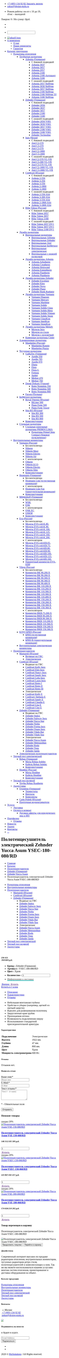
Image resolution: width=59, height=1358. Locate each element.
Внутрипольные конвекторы (28, 440)
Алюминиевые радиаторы (32, 340)
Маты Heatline (32, 772)
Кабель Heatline (33, 775)
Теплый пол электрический (27, 756)
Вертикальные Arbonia (43, 237)
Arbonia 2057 (38, 70)
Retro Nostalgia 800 (41, 391)
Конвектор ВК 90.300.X (37, 578)
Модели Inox (38, 329)
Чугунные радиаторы (30, 351)
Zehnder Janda (32, 751)
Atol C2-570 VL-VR (41, 159)
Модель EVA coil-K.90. (37, 526)
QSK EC (29, 510)
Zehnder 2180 (38, 113)
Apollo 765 (36, 359)
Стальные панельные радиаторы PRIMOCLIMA (39, 428)
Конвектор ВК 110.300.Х (38, 591)
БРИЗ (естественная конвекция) (35, 636)
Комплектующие (34, 421)
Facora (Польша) (33, 394)
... (8, 832)
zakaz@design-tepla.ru (18, 6)
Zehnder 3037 (38, 108)
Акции (10, 826)
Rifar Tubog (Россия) (35, 208)
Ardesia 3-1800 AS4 (41, 205)
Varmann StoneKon (40, 324)
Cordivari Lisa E (33, 705)
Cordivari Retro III (34, 688)
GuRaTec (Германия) (36, 354)
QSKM (29, 513)
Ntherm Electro (32, 453)
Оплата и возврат (22, 810)
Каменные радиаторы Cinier (39, 337)
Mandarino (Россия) (35, 343)
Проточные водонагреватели (34, 802)
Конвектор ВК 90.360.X (37, 580)
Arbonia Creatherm (40, 264)
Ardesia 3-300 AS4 (40, 197)
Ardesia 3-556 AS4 (40, 200)
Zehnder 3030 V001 (41, 124)
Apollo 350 (36, 356)
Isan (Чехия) (31, 137)
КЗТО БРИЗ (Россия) (30, 632)
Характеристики (15, 994)
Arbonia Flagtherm (40, 272)
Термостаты (31, 791)
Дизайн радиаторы (29, 232)
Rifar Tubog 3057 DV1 (42, 227)
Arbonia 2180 (38, 73)
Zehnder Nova (38, 286)
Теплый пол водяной (24, 780)
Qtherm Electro (32, 467)
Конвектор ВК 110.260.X (38, 589)
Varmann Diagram (40, 297)
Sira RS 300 (37, 413)
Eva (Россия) (25, 518)
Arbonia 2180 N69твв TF (44, 94)
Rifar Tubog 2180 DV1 (42, 229)
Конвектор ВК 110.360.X (38, 594)
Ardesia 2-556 (38, 178)
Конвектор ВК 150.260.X (38, 602)
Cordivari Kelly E (34, 694)
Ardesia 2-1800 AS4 (41, 202)
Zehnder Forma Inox (35, 726)
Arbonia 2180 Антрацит (43, 75)
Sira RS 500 (37, 416)
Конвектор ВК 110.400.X (38, 597)
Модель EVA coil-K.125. (37, 532)
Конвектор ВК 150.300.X (38, 605)
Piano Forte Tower (40, 408)
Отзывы (17, 821)
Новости (11, 824)
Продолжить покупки (11, 1245)
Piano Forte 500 (39, 405)
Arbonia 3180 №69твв (42, 97)
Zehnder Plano (38, 289)
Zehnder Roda (32, 745)
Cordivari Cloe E (33, 707)
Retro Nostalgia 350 (41, 386)
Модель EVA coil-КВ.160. (38, 559)
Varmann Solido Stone (42, 316)
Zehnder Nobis (32, 724)
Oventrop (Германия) (29, 788)
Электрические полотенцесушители (38, 753)
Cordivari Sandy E (34, 699)
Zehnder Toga (32, 748)
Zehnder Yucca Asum (35, 740)
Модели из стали (40, 332)
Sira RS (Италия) (34, 410)
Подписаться (8, 1341)
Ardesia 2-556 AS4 (40, 194)
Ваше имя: (7, 1077)
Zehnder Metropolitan (35, 743)
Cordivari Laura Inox (35, 680)
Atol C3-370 (37, 146)
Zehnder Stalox (32, 715)
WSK (28, 502)
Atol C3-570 (37, 148)
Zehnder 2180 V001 (41, 129)
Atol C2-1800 (38, 151)
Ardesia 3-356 (38, 181)
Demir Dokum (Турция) (37, 383)
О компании (13, 40)
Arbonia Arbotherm (40, 262)
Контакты (12, 829)
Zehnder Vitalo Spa (34, 734)
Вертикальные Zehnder (43, 240)
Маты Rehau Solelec (35, 761)
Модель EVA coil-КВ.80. (37, 548)
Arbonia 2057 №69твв (42, 83)
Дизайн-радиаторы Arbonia (39, 259)
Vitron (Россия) (27, 567)
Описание (12, 992)
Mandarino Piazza (40, 348)
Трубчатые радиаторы (30, 56)
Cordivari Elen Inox (34, 670)
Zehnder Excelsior (40, 281)
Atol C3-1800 (38, 154)
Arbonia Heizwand (40, 267)
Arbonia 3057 (38, 67)
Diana (34, 364)
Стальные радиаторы (30, 424)
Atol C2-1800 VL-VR (42, 167)
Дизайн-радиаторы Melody (39, 327)
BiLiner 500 (37, 402)
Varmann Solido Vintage (43, 313)
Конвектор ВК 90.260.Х (37, 575)
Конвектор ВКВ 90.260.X (38, 616)
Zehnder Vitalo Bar (34, 732)
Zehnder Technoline (41, 135)
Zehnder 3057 (38, 110)
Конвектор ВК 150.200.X (38, 599)
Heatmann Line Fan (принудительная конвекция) (40, 490)
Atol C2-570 (37, 143)
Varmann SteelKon (40, 321)
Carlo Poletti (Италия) (30, 799)
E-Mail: (5, 1082)
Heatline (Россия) (28, 770)
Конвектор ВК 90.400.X (37, 583)
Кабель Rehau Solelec (36, 764)
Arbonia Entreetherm (41, 270)
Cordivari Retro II (34, 686)
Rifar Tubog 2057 (40, 213)
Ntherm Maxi (31, 451)
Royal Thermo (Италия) (37, 399)
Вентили (29, 794)
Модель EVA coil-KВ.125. (38, 556)
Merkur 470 (37, 378)
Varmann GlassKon (40, 318)
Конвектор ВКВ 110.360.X (39, 624)
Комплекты (31, 797)
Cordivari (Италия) (34, 173)
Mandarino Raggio (40, 345)
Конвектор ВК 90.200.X (37, 572)
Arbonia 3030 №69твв (42, 86)
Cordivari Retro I (33, 683)
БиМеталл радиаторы (30, 397)
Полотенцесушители (24, 651)
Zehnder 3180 (38, 116)
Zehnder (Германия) (35, 100)
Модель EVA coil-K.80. (37, 524)
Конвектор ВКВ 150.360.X (39, 629)
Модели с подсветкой (42, 335)
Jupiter (34, 375)
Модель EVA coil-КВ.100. (38, 553)
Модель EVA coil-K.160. (37, 535)
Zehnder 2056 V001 (41, 121)
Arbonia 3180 (38, 78)
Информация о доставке (20, 979)
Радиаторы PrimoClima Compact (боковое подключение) (43, 435)
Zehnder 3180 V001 (41, 132)
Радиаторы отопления (24, 54)
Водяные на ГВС (34, 656)
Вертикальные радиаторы (38, 235)
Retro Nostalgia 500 (41, 389)
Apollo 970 (36, 362)
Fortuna (35, 372)
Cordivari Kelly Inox (35, 667)
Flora (33, 367)
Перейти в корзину (33, 1245)
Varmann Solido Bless (42, 310)
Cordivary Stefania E (35, 697)
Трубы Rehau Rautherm (31, 783)
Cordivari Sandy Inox (35, 675)
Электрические (33, 659)
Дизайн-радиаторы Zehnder (39, 278)
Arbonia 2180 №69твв (42, 91)
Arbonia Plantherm (40, 275)
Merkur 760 (37, 381)
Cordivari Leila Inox (35, 678)
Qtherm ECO (31, 464)
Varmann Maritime (40, 302)
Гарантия (18, 48)
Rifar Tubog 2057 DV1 (42, 224)
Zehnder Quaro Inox (35, 729)
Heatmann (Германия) (30, 475)
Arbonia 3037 (38, 64)
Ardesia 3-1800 (38, 189)
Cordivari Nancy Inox (35, 672)
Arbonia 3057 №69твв (42, 89)
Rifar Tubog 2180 (40, 218)
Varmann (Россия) (28, 443)
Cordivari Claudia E (35, 702)
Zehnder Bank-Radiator (42, 291)
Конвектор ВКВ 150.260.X (39, 626)
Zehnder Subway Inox (36, 718)
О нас (16, 43)
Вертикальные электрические (39, 249)
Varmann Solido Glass (42, 308)
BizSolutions (15, 1354)
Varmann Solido (39, 305)
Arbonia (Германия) (35, 59)
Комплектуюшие (34, 767)
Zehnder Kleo (38, 283)
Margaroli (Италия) (28, 653)
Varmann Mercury (40, 299)
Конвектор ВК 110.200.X (38, 586)
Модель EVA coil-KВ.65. (38, 543)
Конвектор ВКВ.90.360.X (38, 618)
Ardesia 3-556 (38, 183)
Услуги (11, 805)
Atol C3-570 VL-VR (41, 164)
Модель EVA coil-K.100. (37, 529)
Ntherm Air (30, 456)
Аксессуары (19, 786)
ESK (27, 505)
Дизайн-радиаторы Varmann (39, 294)
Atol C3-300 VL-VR (41, 162)
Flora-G (35, 370)
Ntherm (29, 448)
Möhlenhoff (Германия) (31, 497)
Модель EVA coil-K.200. (37, 537)
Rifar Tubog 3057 (40, 216)
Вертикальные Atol (41, 243)
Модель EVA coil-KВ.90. (38, 551)
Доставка (18, 807)
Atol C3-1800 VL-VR (42, 170)
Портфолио (13, 818)
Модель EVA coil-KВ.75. (38, 545)
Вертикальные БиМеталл (44, 245)
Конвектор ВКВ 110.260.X (39, 621)
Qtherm (29, 462)
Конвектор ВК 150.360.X (38, 607)
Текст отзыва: (8, 1088)
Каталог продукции (17, 51)
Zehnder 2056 (38, 105)
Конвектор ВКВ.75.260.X (38, 613)
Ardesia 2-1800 (38, 186)
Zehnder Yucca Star (34, 721)
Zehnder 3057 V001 (41, 127)
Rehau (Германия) (28, 759)
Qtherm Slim (31, 470)
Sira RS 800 (37, 418)
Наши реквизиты (22, 46)
